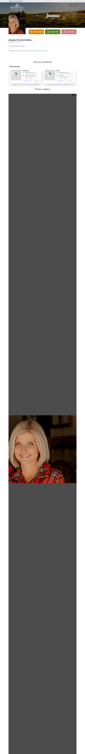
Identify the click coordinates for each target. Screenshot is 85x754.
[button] (16, 73)
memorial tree (24, 50)
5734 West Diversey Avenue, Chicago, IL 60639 (31, 77)
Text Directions (26, 80)
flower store (44, 50)
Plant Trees (36, 80)
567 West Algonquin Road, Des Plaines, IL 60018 (66, 77)
